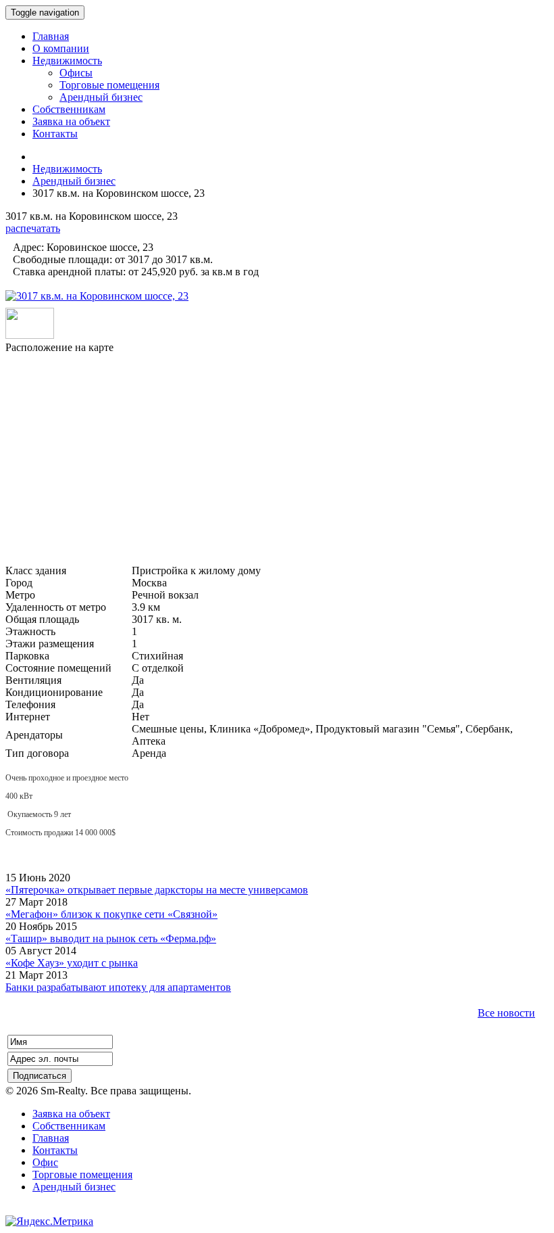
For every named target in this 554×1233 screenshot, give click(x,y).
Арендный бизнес (74, 181)
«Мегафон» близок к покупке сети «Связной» (111, 914)
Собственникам (68, 1126)
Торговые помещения (82, 1174)
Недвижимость (67, 169)
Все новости (506, 1013)
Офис (45, 1162)
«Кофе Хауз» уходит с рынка (71, 963)
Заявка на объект (71, 1113)
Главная (50, 1138)
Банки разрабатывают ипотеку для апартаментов (118, 987)
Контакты (55, 1150)
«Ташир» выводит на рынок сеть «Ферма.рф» (110, 938)
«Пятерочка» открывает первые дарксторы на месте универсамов (156, 889)
